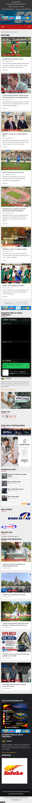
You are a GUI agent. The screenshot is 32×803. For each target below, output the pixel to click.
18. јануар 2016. (7, 99)
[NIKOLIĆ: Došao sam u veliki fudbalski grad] (16, 122)
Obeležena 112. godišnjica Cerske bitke (14, 594)
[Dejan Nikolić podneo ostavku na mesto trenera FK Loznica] (16, 672)
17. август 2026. (7, 657)
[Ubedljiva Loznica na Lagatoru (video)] (16, 237)
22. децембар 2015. (8, 138)
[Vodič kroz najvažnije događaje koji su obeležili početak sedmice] (16, 552)
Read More (5, 70)
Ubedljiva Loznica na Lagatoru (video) (14, 249)
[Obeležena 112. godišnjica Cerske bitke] (16, 583)
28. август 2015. (7, 287)
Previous (7, 303)
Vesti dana (18, 54)
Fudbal (4, 54)
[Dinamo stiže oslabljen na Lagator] (16, 273)
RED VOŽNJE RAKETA (8, 9)
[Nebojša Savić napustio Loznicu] (16, 47)
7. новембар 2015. (8, 174)
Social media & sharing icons (12, 797)
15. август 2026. (7, 688)
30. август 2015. (7, 251)
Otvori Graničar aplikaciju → (9, 389)
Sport (9, 54)
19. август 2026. (7, 596)
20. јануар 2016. (7, 61)
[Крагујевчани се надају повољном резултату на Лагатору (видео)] (16, 197)
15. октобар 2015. (7, 212)
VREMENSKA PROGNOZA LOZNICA (16, 4)
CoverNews (11, 793)
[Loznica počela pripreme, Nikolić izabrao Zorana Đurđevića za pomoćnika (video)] (16, 83)
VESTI (12, 54)
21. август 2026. (7, 568)
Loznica (4, 590)
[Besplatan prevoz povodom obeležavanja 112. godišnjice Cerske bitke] (16, 642)
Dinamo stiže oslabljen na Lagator (13, 285)
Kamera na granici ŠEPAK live (23, 9)
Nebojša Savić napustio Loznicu (12, 59)
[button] (3, 27)
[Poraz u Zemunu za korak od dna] (16, 160)
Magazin (5, 559)
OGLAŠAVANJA (11, 559)
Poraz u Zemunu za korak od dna (13, 172)
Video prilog (24, 91)
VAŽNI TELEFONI (13, 6)
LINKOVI (21, 6)
